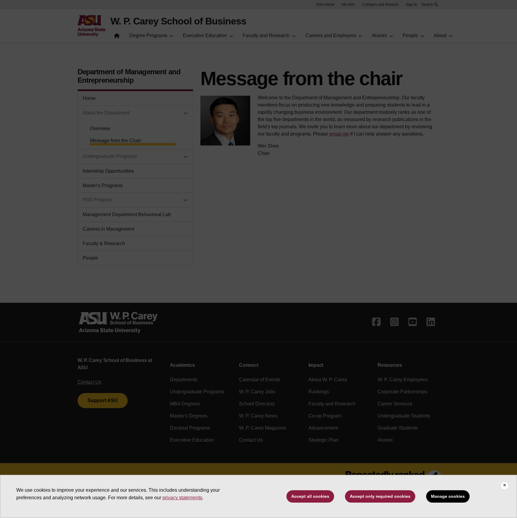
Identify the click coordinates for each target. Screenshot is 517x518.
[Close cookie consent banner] (504, 485)
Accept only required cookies (380, 496)
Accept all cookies (310, 496)
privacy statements (182, 497)
